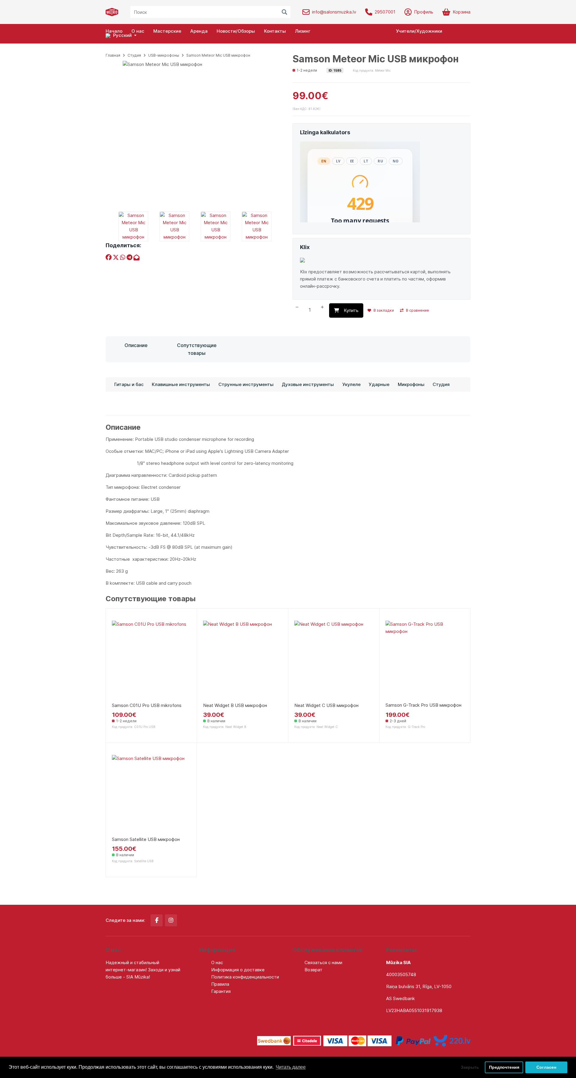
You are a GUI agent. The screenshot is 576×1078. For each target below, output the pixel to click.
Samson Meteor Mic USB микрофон (218, 55)
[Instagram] (171, 920)
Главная (113, 55)
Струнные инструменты (246, 384)
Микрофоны (411, 384)
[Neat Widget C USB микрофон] (333, 660)
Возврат (313, 970)
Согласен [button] (546, 1067)
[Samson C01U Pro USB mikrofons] (151, 660)
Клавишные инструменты (181, 384)
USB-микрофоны (163, 55)
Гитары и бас (129, 384)
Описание (136, 345)
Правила (220, 984)
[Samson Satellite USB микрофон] (151, 794)
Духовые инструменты (308, 384)
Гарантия (221, 991)
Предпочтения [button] (504, 1067)
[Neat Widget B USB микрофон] (242, 660)
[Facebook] (157, 920)
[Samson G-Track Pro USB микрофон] (425, 660)
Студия (134, 55)
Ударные (379, 384)
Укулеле (351, 384)
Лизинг (302, 31)
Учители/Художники (419, 31)
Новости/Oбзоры (236, 31)
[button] (121, 35)
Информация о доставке (238, 970)
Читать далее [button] (291, 1067)
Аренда (199, 31)
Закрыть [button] (470, 1067)
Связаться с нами (323, 962)
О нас (137, 31)
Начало (114, 31)
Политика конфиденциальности (245, 977)
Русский (122, 35)
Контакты (275, 31)
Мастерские (167, 31)
